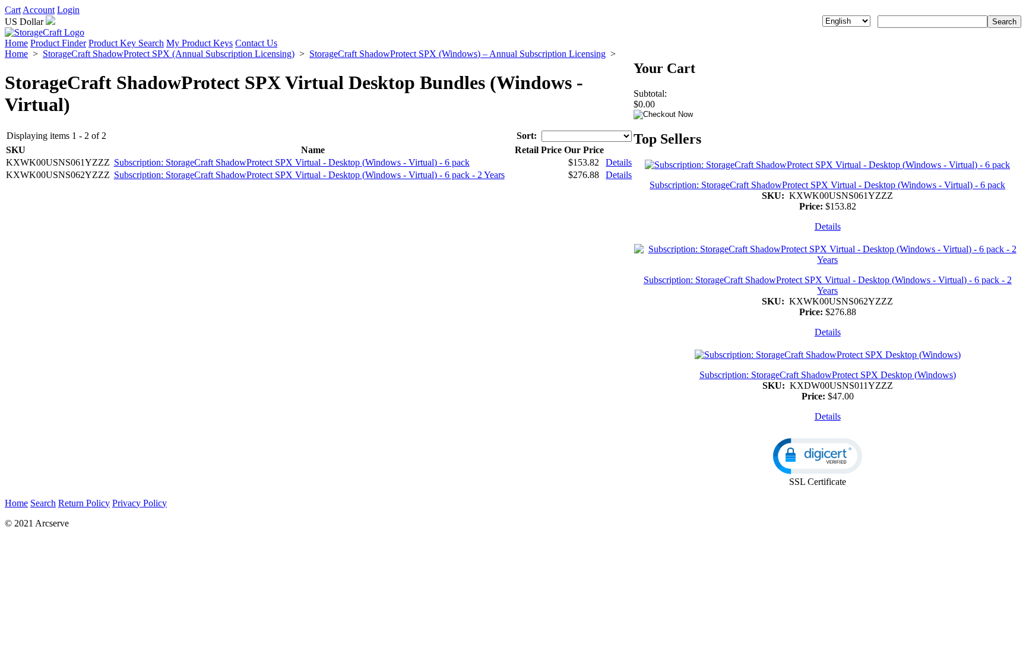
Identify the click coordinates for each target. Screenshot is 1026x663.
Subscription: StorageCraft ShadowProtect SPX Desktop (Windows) (827, 375)
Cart (13, 10)
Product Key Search (126, 43)
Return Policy (84, 503)
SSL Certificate (817, 482)
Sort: (527, 136)
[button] (817, 456)
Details (619, 162)
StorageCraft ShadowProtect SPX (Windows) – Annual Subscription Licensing (457, 54)
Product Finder (58, 43)
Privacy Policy (139, 503)
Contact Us (256, 43)
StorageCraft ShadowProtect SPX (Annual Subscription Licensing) (168, 54)
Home (16, 43)
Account (39, 10)
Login (68, 10)
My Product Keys (199, 43)
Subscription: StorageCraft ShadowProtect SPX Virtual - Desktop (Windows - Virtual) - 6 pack (292, 162)
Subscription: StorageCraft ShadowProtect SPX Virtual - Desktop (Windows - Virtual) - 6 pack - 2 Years (309, 175)
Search (43, 503)
